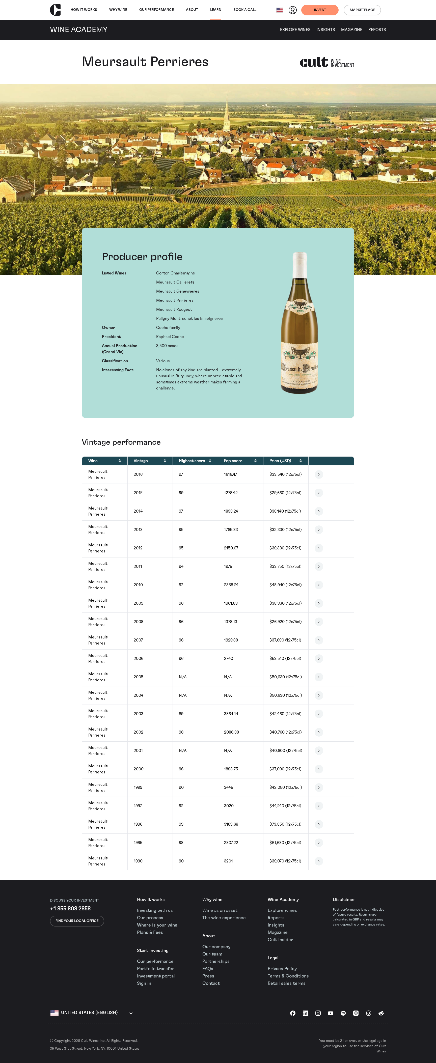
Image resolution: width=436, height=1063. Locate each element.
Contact (211, 983)
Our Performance (156, 10)
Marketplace (362, 10)
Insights (326, 30)
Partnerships (216, 961)
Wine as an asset (219, 910)
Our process (150, 918)
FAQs (207, 969)
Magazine (351, 30)
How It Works (84, 10)
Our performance (155, 961)
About (192, 10)
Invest (320, 10)
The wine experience (224, 918)
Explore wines (282, 910)
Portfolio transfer (155, 969)
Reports (377, 30)
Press (208, 976)
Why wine (118, 10)
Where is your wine (157, 925)
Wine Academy (283, 900)
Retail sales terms (287, 983)
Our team (212, 954)
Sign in (144, 983)
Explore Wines (295, 30)
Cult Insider (280, 940)
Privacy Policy (282, 969)
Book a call (244, 10)
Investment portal (156, 976)
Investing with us (155, 910)
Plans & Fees (150, 932)
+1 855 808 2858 (70, 908)
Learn (215, 10)
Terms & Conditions (288, 976)
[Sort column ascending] (119, 461)
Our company (216, 947)
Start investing (153, 950)
